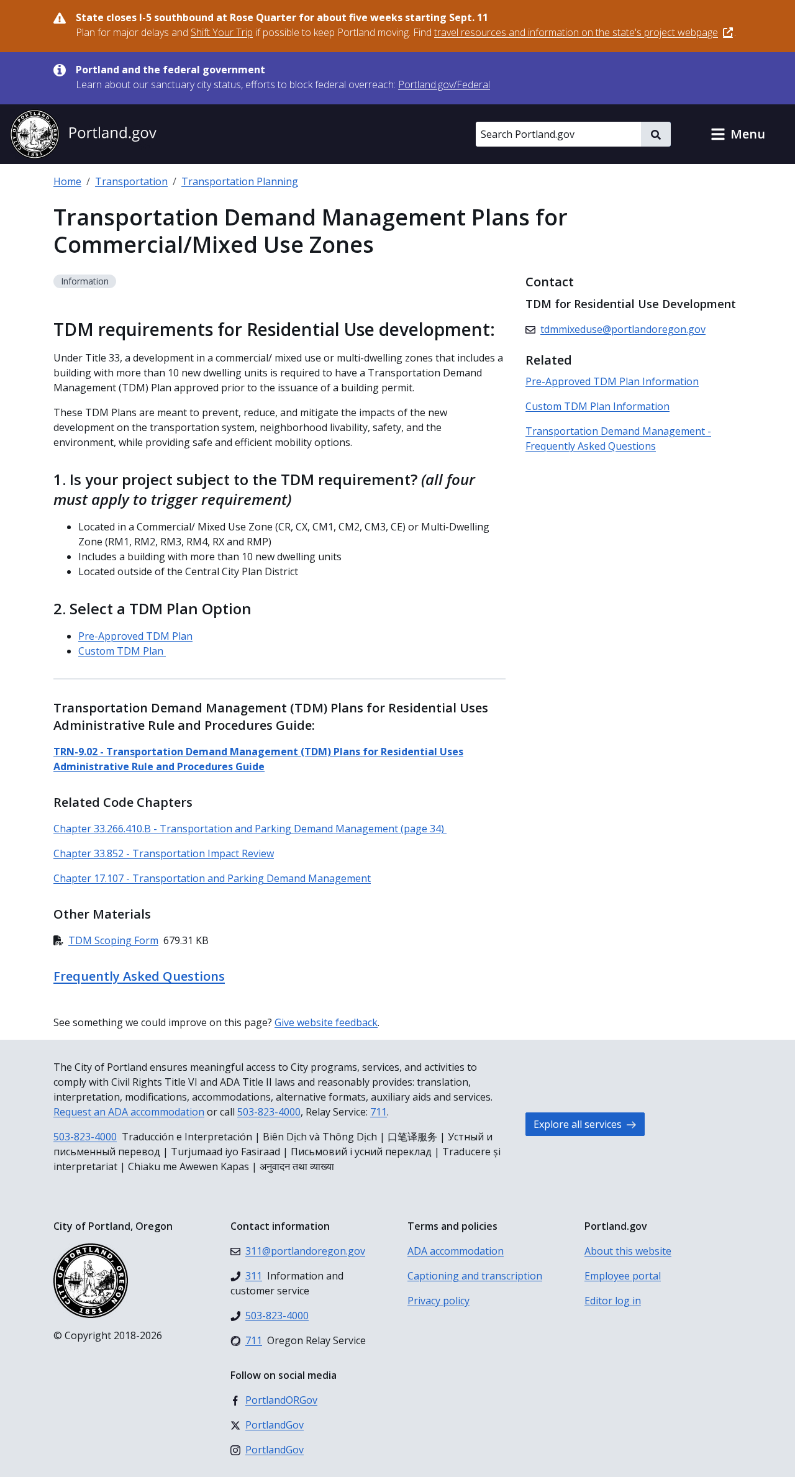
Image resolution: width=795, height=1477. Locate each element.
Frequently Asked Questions (139, 976)
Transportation (131, 181)
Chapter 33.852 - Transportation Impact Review (163, 853)
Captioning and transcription (474, 1276)
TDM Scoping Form (113, 940)
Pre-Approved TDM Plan (135, 636)
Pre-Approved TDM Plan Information (612, 381)
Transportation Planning (239, 181)
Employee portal (622, 1276)
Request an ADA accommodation (128, 1112)
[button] (738, 134)
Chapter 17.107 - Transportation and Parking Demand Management (212, 878)
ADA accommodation (455, 1251)
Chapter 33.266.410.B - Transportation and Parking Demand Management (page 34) (250, 828)
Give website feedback (326, 1022)
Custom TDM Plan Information (597, 406)
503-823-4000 (269, 1112)
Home (67, 181)
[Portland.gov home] (83, 134)
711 (378, 1112)
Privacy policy (438, 1300)
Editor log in (612, 1300)
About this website (627, 1251)
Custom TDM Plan (122, 651)
